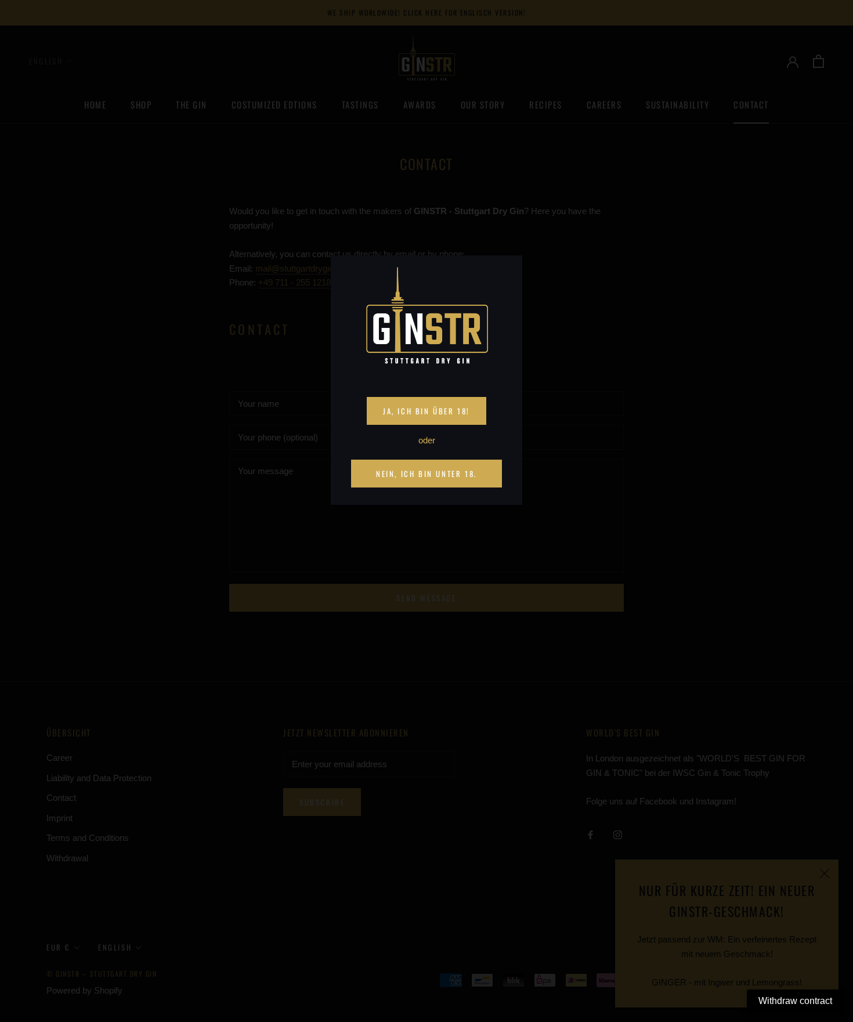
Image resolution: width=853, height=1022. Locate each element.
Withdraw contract (795, 1001)
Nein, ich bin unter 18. (426, 473)
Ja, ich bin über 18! (426, 411)
